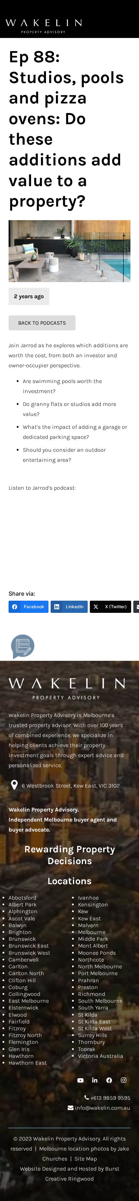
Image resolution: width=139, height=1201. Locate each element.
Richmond (91, 994)
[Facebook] (109, 1080)
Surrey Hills (92, 1035)
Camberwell (23, 959)
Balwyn (18, 925)
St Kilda (88, 1014)
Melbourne (91, 932)
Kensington (93, 904)
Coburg (18, 987)
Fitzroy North (25, 1035)
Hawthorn (21, 1055)
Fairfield (19, 1021)
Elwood (18, 1014)
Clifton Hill (22, 980)
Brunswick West (29, 952)
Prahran (88, 980)
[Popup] (23, 647)
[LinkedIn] (95, 1080)
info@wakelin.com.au (101, 1107)
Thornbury (91, 1041)
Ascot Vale (22, 918)
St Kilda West (95, 1028)
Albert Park (23, 904)
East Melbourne (29, 1000)
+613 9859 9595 (109, 1097)
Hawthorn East (28, 1062)
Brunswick (22, 938)
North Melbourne (100, 966)
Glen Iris (19, 1049)
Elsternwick (23, 1007)
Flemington (23, 1041)
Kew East (89, 918)
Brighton (20, 932)
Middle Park (93, 938)
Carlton (18, 966)
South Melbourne (100, 1000)
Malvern (88, 925)
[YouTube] (80, 1080)
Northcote (91, 959)
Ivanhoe (88, 897)
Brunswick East (29, 945)
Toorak (87, 1049)
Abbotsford (22, 897)
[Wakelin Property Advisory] (44, 26)
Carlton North (26, 973)
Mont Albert (93, 945)
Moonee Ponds (97, 952)
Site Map (85, 1158)
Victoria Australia (100, 1055)
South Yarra (93, 1007)
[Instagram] (123, 1080)
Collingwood (24, 994)
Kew (83, 911)
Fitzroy (17, 1028)
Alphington (23, 911)
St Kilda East (94, 1021)
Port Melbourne (98, 973)
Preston (88, 987)
